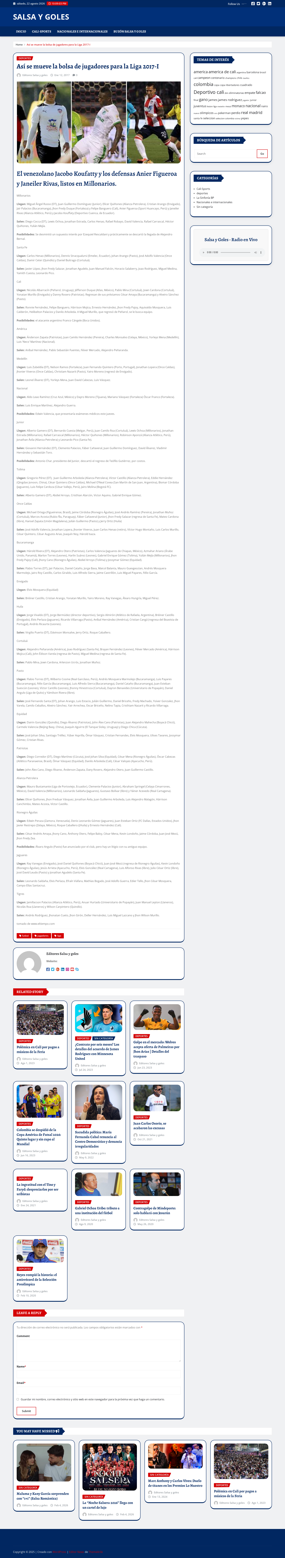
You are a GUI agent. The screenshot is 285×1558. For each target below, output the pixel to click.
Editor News (76, 1552)
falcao (261, 92)
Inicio (21, 31)
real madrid (251, 112)
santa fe (198, 118)
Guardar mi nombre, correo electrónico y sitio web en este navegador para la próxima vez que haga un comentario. (93, 1399)
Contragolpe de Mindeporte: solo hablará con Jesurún (154, 1210)
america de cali (222, 71)
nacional (253, 105)
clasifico (246, 78)
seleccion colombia (225, 118)
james (212, 99)
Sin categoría (205, 207)
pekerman (224, 113)
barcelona (253, 72)
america (201, 71)
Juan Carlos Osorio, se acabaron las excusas (149, 1126)
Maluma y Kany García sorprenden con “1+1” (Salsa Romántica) (43, 1496)
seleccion (209, 118)
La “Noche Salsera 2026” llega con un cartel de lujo (107, 1505)
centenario (218, 78)
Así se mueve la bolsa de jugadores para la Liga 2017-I (58, 44)
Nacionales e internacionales (82, 31)
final (196, 100)
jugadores (42, 935)
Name (21, 1366)
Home (19, 44)
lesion (210, 106)
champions (230, 78)
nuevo (196, 113)
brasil (263, 72)
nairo (264, 106)
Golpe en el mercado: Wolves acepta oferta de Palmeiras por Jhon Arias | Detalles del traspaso (156, 1049)
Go (262, 154)
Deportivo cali (209, 92)
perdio (235, 113)
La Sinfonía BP (205, 198)
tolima (237, 118)
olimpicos (207, 113)
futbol (25, 935)
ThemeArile (96, 1552)
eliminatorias (236, 92)
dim (226, 93)
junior (253, 100)
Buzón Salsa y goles (129, 31)
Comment (23, 1336)
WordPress (59, 1552)
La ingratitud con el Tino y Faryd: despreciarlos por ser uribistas (37, 1189)
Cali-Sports (41, 31)
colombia (203, 84)
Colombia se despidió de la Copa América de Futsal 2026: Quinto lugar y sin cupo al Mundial (39, 1137)
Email (21, 1383)
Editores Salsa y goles (35, 75)
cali (195, 78)
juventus (200, 106)
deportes (202, 193)
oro (215, 113)
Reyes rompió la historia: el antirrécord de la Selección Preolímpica (37, 1279)
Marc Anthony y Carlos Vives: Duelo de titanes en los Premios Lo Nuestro (175, 1483)
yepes (245, 118)
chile (239, 77)
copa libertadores (229, 85)
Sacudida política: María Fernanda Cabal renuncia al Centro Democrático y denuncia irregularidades (98, 1139)
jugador (246, 100)
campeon (203, 78)
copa (216, 85)
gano (203, 99)
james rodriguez (230, 100)
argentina (241, 72)
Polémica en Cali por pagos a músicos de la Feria (38, 1049)
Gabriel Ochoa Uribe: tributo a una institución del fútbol (97, 1210)
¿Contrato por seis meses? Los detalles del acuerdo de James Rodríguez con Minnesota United (97, 1051)
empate (250, 93)
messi (228, 106)
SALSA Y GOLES (41, 17)
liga (59, 935)
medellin (221, 106)
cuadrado (246, 85)
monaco (238, 106)
